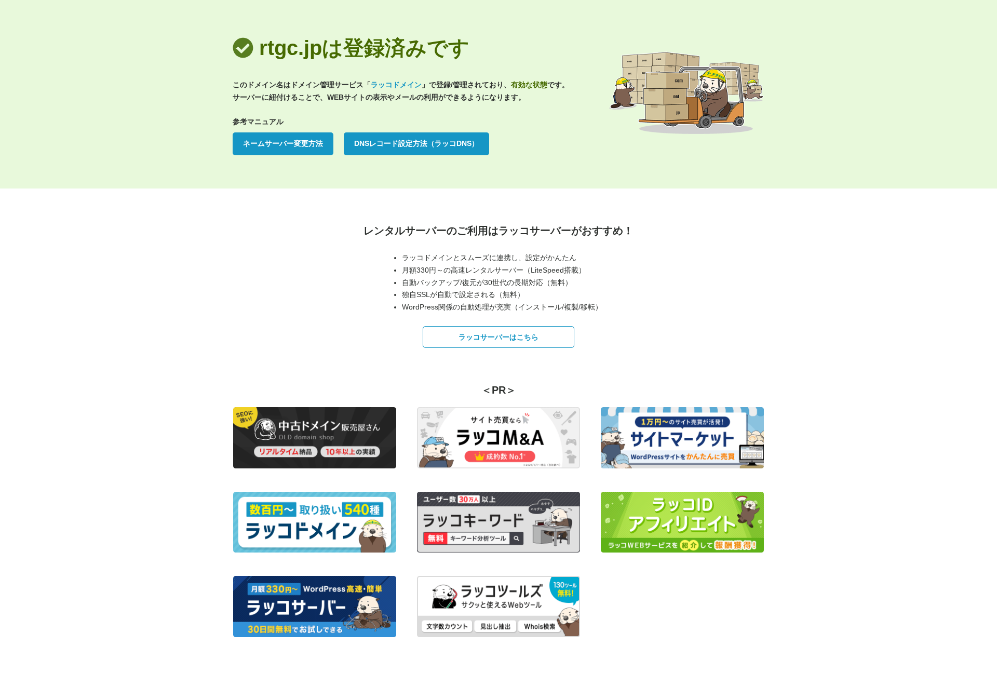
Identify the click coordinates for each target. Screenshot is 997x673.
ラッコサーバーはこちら (498, 337)
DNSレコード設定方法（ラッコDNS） (416, 143)
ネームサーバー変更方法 (283, 143)
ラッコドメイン (396, 84)
